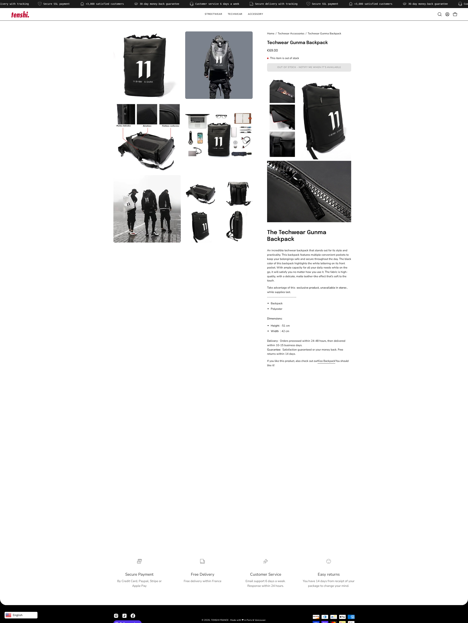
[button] (235, 14)
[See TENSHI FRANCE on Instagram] (116, 616)
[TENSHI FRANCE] (20, 14)
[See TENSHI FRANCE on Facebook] (133, 616)
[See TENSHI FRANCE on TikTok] (124, 616)
